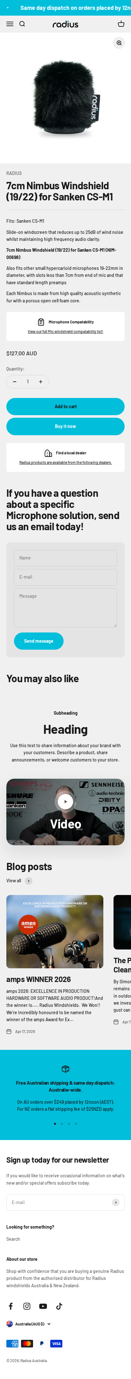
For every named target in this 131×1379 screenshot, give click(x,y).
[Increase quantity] (41, 381)
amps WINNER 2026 (38, 979)
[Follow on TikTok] (59, 1306)
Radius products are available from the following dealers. (65, 462)
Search (13, 1239)
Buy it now (65, 426)
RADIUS (14, 173)
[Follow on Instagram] (27, 1306)
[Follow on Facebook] (10, 1306)
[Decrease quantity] (15, 381)
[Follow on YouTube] (43, 1306)
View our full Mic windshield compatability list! (65, 331)
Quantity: (15, 369)
